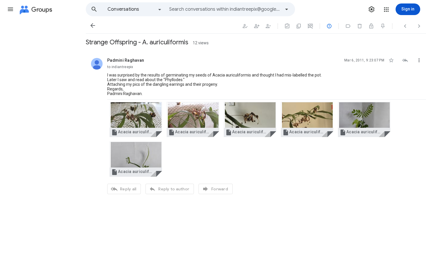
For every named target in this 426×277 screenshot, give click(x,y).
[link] (136, 119)
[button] (10, 9)
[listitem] (256, 125)
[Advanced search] (286, 9)
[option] (135, 9)
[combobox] (225, 9)
